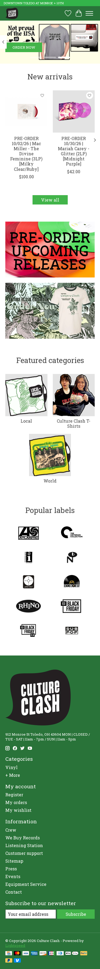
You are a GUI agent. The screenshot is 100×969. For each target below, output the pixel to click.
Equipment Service (25, 884)
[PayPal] (83, 953)
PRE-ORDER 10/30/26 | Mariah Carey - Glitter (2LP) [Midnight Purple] (73, 151)
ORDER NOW (24, 47)
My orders (16, 802)
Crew (10, 830)
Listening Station (24, 845)
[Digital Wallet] (71, 953)
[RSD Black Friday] (72, 606)
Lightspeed (15, 945)
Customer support (24, 853)
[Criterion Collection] (72, 533)
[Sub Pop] (72, 631)
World (50, 481)
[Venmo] (17, 961)
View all (50, 200)
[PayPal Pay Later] (8, 961)
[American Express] (34, 953)
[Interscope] (29, 558)
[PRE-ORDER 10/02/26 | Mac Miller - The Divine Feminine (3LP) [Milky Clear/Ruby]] (26, 111)
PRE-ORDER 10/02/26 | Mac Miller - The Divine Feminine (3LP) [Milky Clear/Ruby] (26, 153)
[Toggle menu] (89, 13)
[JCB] (51, 953)
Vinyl (11, 767)
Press (11, 868)
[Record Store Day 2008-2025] (72, 582)
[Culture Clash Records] (11, 13)
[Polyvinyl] (29, 582)
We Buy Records (22, 837)
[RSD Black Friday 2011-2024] (29, 631)
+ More (12, 775)
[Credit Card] (8, 953)
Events (12, 876)
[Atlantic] (29, 533)
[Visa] (25, 953)
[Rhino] (29, 606)
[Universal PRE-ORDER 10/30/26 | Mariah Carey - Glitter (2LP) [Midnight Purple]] (74, 111)
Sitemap (14, 861)
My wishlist (18, 810)
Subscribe (76, 914)
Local (26, 421)
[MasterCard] (17, 953)
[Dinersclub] (60, 953)
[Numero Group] (72, 558)
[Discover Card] (42, 953)
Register (14, 794)
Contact (13, 892)
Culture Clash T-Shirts (73, 423)
